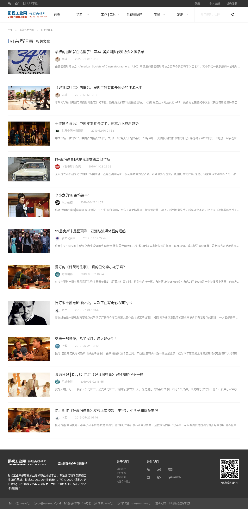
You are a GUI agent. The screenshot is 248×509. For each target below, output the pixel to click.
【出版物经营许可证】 (179, 503)
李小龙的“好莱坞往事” (72, 195)
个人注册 (214, 3)
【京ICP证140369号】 (20, 503)
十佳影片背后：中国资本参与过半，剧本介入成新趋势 (97, 124)
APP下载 (30, 4)
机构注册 (231, 3)
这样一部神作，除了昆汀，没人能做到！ (86, 339)
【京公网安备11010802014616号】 (134, 503)
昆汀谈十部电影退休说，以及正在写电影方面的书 (93, 303)
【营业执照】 (160, 503)
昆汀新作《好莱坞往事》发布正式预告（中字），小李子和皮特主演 (106, 410)
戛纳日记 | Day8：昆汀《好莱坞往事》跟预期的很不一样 (99, 375)
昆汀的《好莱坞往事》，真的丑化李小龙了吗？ (91, 267)
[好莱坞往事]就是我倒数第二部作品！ (84, 159)
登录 (197, 3)
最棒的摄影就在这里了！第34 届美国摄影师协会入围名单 (99, 52)
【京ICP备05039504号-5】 (47, 503)
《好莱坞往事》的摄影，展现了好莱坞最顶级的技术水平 (98, 88)
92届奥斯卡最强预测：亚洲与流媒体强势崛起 (90, 231)
